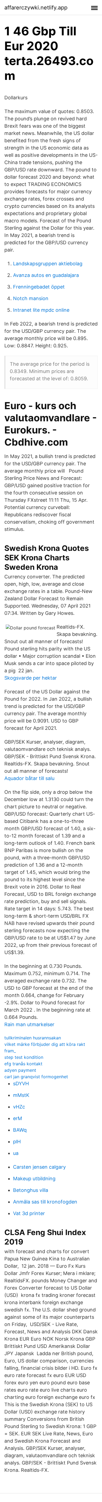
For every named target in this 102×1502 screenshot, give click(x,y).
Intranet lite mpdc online (41, 310)
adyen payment (20, 1070)
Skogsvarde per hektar (30, 678)
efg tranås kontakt (23, 1063)
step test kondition (23, 1057)
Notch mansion (30, 298)
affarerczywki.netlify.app (35, 7)
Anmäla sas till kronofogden (45, 1202)
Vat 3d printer (29, 1213)
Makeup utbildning (34, 1178)
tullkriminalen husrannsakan (32, 1037)
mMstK (21, 1095)
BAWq (20, 1130)
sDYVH (21, 1083)
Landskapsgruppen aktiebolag (47, 263)
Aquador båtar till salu (29, 778)
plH (17, 1141)
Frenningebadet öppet (39, 287)
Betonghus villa (30, 1190)
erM (17, 1118)
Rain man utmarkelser (29, 1024)
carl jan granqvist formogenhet (36, 1076)
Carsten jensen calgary (39, 1167)
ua (15, 1153)
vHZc (19, 1107)
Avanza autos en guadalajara (46, 275)
